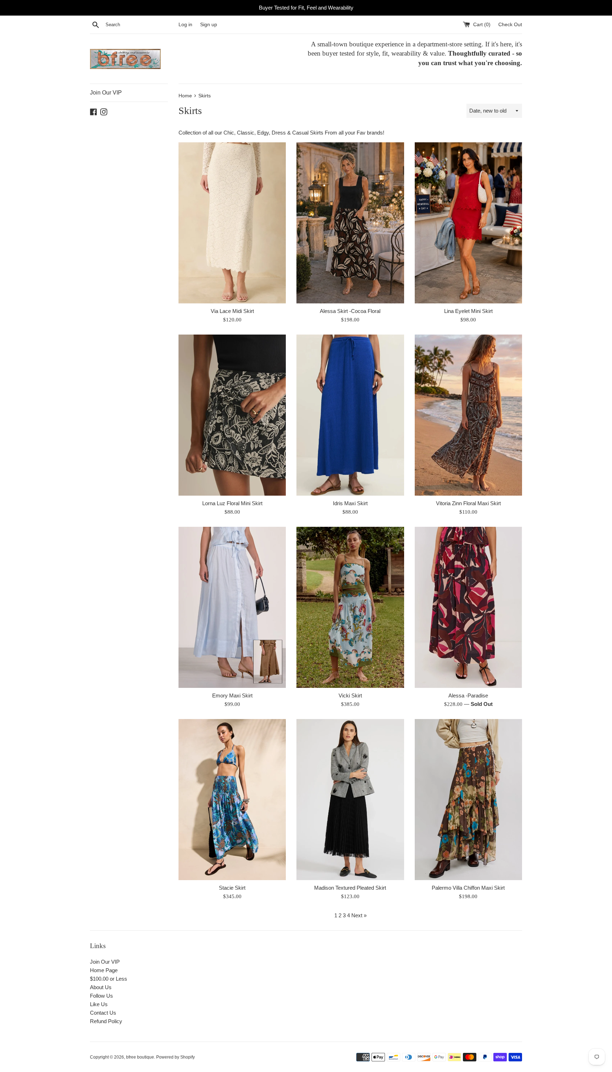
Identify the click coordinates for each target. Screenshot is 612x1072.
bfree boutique (140, 1057)
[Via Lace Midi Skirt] (232, 222)
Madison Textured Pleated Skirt (350, 888)
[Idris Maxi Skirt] (350, 415)
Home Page (104, 970)
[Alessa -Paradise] (468, 607)
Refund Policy (106, 1021)
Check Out (510, 24)
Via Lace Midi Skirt (232, 311)
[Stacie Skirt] (232, 799)
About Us (101, 987)
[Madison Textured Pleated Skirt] (350, 799)
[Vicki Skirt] (350, 607)
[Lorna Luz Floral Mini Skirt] (232, 415)
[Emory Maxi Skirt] (232, 607)
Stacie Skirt (232, 888)
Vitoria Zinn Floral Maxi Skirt (468, 503)
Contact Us (103, 1013)
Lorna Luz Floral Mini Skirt (232, 503)
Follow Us (101, 996)
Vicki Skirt (350, 695)
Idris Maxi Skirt (350, 503)
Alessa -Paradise (468, 695)
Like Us (99, 1004)
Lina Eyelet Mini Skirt (468, 311)
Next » (359, 915)
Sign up (208, 24)
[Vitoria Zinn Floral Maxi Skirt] (468, 415)
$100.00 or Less (108, 979)
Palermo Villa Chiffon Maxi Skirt (468, 888)
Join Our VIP (106, 93)
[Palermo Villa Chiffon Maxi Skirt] (468, 799)
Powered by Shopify (175, 1057)
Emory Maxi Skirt (232, 695)
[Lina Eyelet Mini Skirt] (468, 222)
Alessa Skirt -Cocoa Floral (350, 311)
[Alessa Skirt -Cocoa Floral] (350, 222)
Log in (185, 24)
